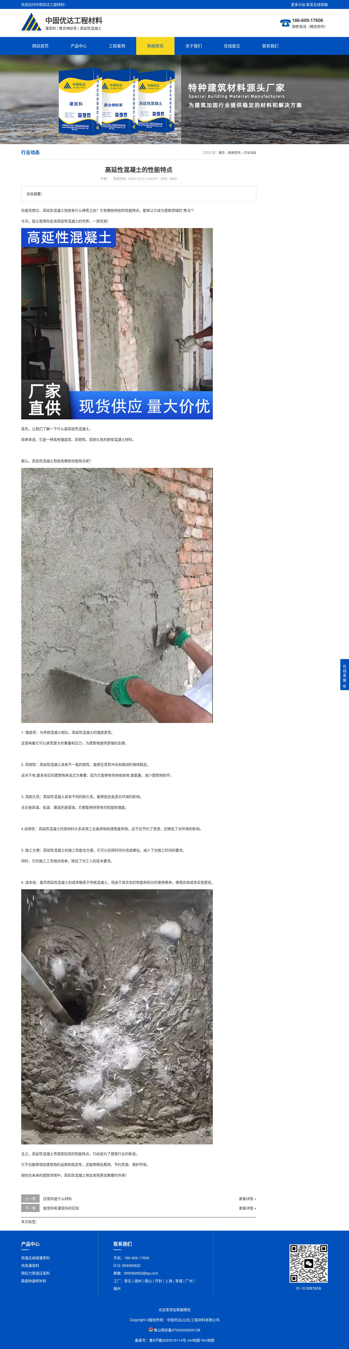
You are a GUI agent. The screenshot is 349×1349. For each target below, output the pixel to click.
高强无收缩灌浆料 (35, 1257)
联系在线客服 (317, 4)
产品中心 (79, 46)
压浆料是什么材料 (57, 1198)
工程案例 (117, 46)
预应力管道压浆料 (35, 1273)
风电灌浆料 (30, 1265)
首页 (221, 152)
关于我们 (193, 46)
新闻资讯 (155, 46)
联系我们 (270, 46)
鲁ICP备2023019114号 (167, 1340)
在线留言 (232, 46)
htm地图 (207, 1340)
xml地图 (193, 1340)
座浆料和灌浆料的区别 (61, 1207)
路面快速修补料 (33, 1280)
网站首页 (40, 46)
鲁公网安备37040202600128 (177, 1329)
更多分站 (298, 4)
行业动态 (250, 152)
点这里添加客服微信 (174, 1309)
